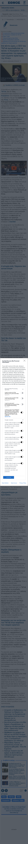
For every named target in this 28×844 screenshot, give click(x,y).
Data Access (14, 483)
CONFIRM (8, 477)
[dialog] (14, 422)
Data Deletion (5, 483)
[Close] (24, 361)
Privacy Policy (22, 483)
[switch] (22, 393)
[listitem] (14, 389)
